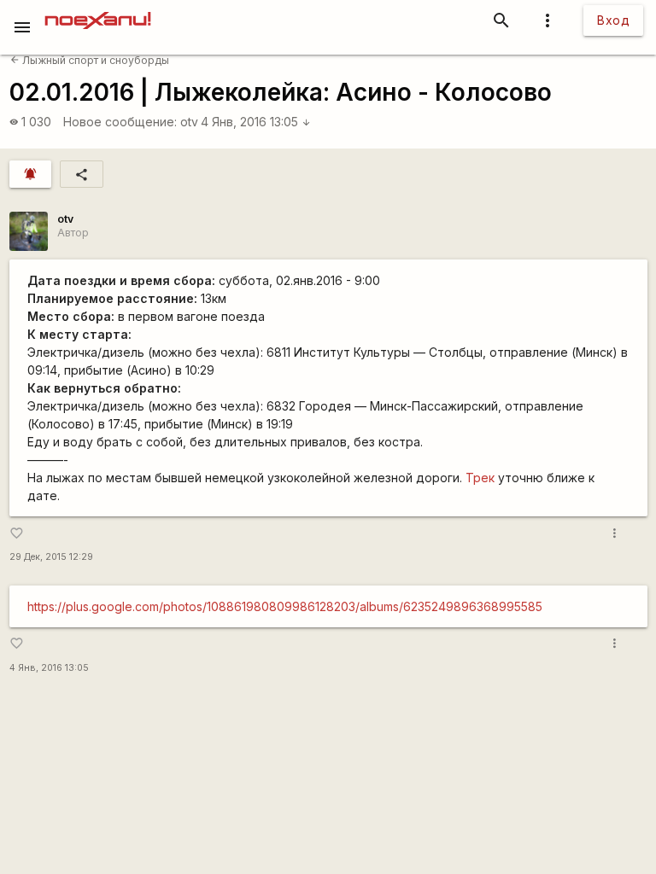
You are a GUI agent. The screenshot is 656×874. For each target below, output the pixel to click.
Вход (613, 20)
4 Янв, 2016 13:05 (256, 121)
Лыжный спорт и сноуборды (89, 60)
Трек (480, 477)
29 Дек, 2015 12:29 (51, 556)
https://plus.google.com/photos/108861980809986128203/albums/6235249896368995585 (284, 606)
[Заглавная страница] (98, 12)
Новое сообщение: (120, 121)
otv (189, 121)
